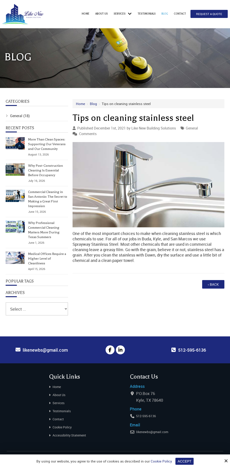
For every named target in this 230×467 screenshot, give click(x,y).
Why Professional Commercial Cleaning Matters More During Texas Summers (44, 230)
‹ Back (213, 284)
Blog (93, 103)
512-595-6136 (146, 416)
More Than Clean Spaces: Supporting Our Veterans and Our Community (47, 144)
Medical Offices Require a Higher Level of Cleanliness (47, 258)
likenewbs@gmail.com (152, 432)
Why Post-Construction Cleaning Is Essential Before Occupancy (45, 170)
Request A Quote (209, 14)
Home (80, 103)
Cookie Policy (161, 461)
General (192, 128)
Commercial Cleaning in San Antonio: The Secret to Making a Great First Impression (47, 199)
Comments (88, 133)
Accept (184, 461)
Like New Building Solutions (153, 128)
